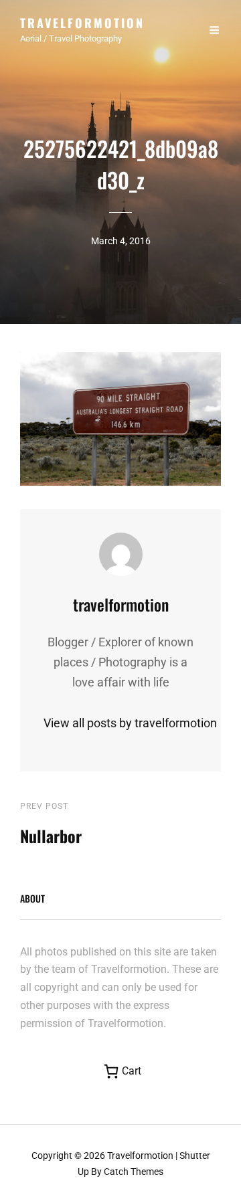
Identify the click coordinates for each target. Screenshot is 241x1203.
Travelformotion (82, 22)
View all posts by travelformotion (120, 723)
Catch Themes (133, 1171)
